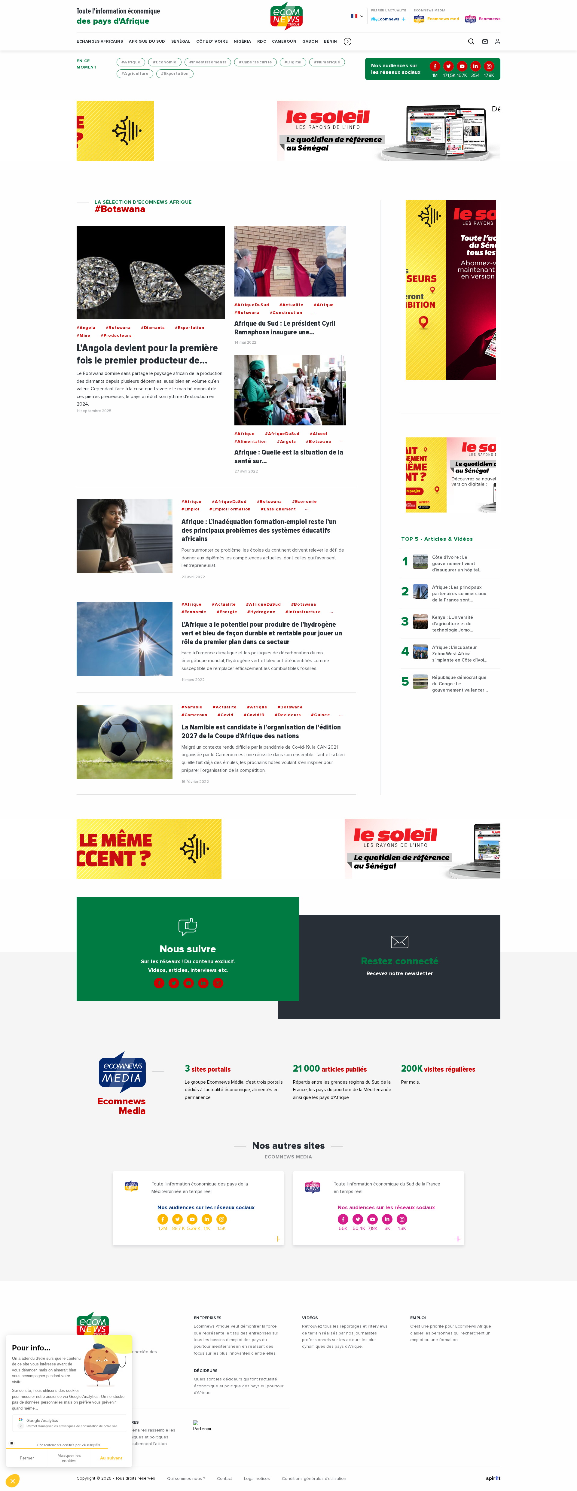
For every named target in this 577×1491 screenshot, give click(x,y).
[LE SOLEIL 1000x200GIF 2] (288, 131)
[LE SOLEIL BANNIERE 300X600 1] (451, 290)
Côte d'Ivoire (212, 42)
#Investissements (207, 62)
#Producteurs (116, 335)
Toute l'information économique (118, 17)
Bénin (330, 42)
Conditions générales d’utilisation (314, 1479)
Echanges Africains (100, 42)
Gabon (310, 42)
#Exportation (174, 74)
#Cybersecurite (255, 62)
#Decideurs (288, 715)
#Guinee (320, 715)
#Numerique (327, 62)
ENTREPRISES (207, 1318)
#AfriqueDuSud (251, 305)
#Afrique (130, 62)
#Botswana (118, 328)
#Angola (86, 328)
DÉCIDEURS (206, 1371)
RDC (261, 42)
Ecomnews (385, 19)
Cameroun (284, 42)
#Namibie (192, 707)
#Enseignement (278, 509)
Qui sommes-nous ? (186, 1479)
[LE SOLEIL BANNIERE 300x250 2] (451, 475)
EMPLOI (418, 1318)
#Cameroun (194, 715)
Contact (224, 1479)
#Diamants (153, 328)
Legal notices (257, 1479)
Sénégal (181, 42)
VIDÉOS (310, 1318)
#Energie (227, 612)
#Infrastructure (303, 612)
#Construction (286, 313)
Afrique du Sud (147, 42)
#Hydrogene (261, 612)
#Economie (165, 62)
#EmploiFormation (230, 509)
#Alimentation (250, 442)
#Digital (293, 62)
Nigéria (242, 42)
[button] (347, 41)
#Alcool (319, 434)
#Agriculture (134, 74)
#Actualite (291, 305)
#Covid (226, 715)
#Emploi (191, 509)
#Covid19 (254, 715)
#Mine (83, 335)
